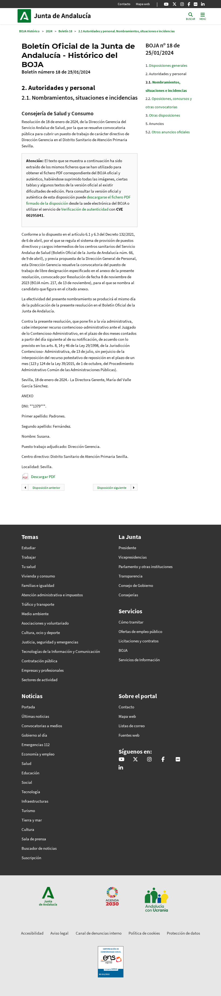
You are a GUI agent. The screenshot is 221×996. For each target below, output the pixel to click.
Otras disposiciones (164, 115)
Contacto (124, 4)
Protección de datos (183, 933)
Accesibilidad (32, 933)
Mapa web (143, 4)
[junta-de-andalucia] (203, 4)
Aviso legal (59, 933)
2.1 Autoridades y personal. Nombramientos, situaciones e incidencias (126, 31)
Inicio (70, 16)
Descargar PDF (43, 476)
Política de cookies (144, 933)
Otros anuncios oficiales (171, 132)
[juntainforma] (195, 4)
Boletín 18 (65, 31)
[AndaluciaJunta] (189, 4)
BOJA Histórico (29, 31)
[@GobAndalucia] (166, 4)
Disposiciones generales (168, 65)
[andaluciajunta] (174, 4)
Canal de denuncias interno (99, 933)
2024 (49, 31)
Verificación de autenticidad (85, 209)
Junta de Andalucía (26, 16)
